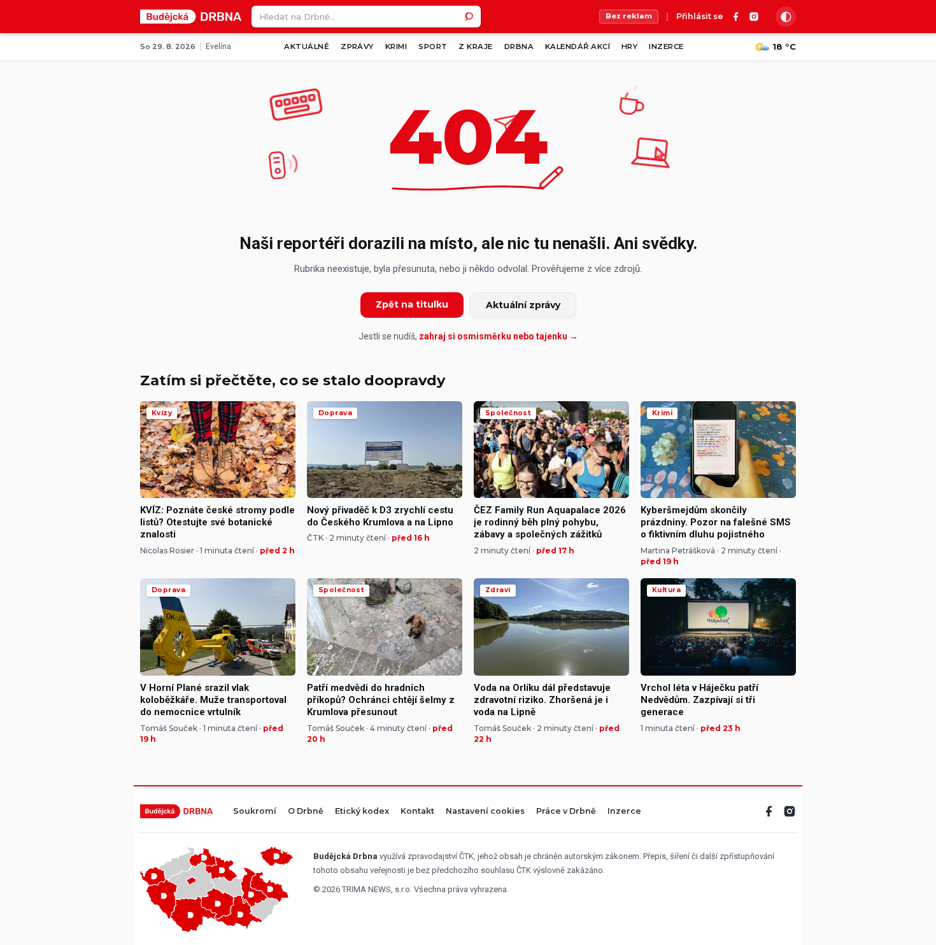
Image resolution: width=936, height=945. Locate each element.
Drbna (519, 46)
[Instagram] (754, 16)
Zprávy (357, 46)
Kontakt (417, 811)
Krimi (396, 46)
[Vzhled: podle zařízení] (786, 16)
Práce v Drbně (566, 811)
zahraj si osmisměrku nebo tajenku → (498, 336)
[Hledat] (470, 16)
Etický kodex (362, 811)
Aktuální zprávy (523, 305)
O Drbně (305, 811)
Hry (629, 46)
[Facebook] (736, 16)
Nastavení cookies (485, 811)
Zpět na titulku (412, 304)
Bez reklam (629, 15)
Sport (432, 46)
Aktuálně (306, 46)
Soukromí (254, 811)
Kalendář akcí (577, 46)
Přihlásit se (699, 17)
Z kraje (475, 46)
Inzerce (666, 46)
